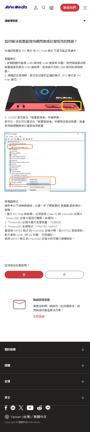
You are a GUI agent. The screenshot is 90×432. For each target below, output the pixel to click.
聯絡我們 (69, 7)
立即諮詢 (38, 316)
